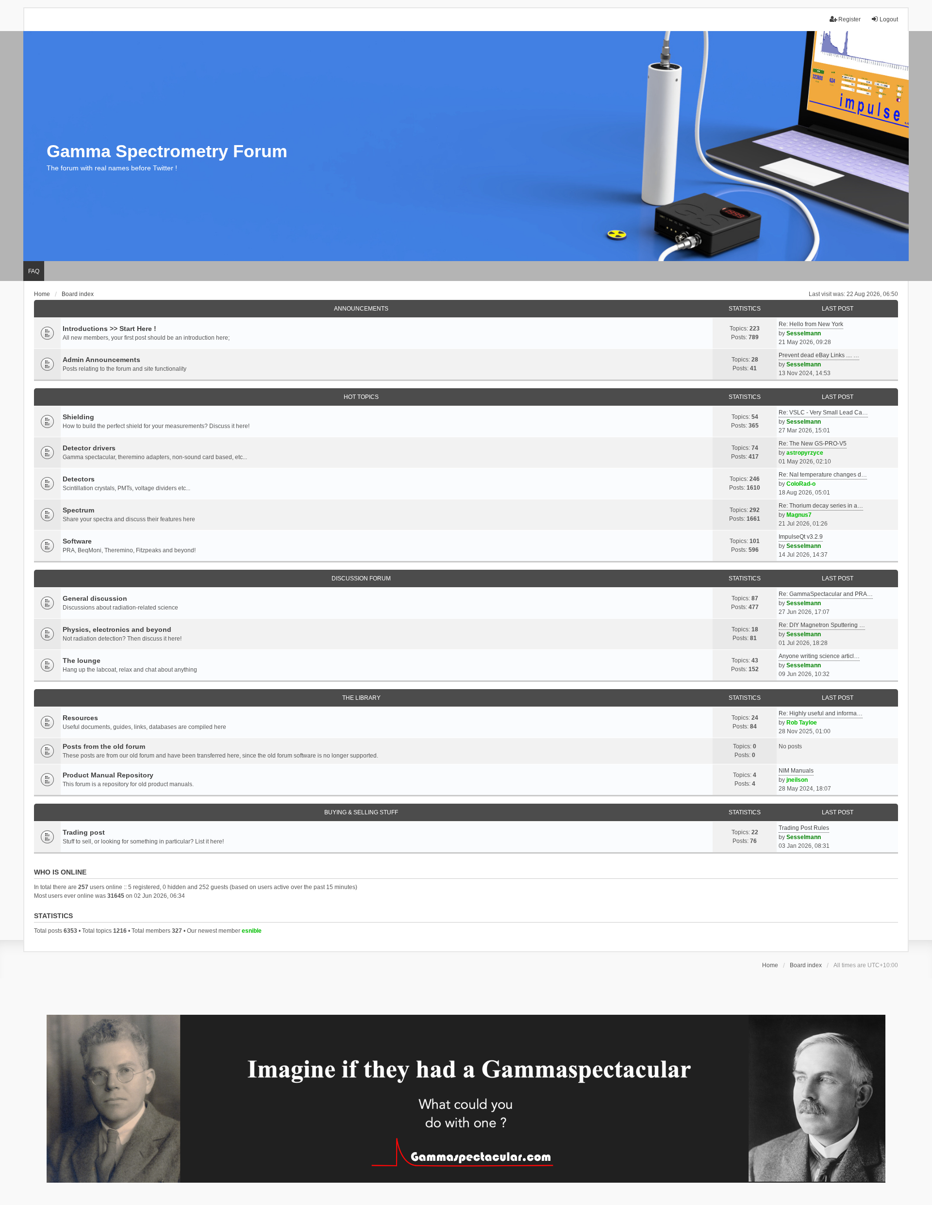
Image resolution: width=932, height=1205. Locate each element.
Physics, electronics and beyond (117, 629)
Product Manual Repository (108, 775)
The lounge (81, 660)
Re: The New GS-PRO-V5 (813, 443)
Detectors (79, 479)
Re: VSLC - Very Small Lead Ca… (823, 412)
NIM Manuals (796, 770)
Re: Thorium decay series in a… (821, 505)
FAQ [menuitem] (33, 271)
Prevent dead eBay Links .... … (819, 355)
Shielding (78, 417)
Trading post (84, 832)
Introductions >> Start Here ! (109, 328)
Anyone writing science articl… (819, 656)
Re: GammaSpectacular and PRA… (826, 594)
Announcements (361, 308)
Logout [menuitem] (889, 19)
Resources (80, 718)
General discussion (95, 598)
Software (77, 541)
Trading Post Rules (804, 828)
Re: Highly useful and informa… (821, 713)
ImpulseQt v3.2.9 (801, 536)
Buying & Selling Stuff (361, 812)
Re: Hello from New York (811, 324)
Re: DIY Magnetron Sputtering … (822, 625)
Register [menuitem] (849, 19)
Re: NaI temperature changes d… (823, 474)
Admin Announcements (101, 359)
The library (361, 697)
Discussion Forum (361, 578)
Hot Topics (361, 397)
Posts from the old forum (104, 746)
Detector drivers (89, 448)
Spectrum (78, 510)
